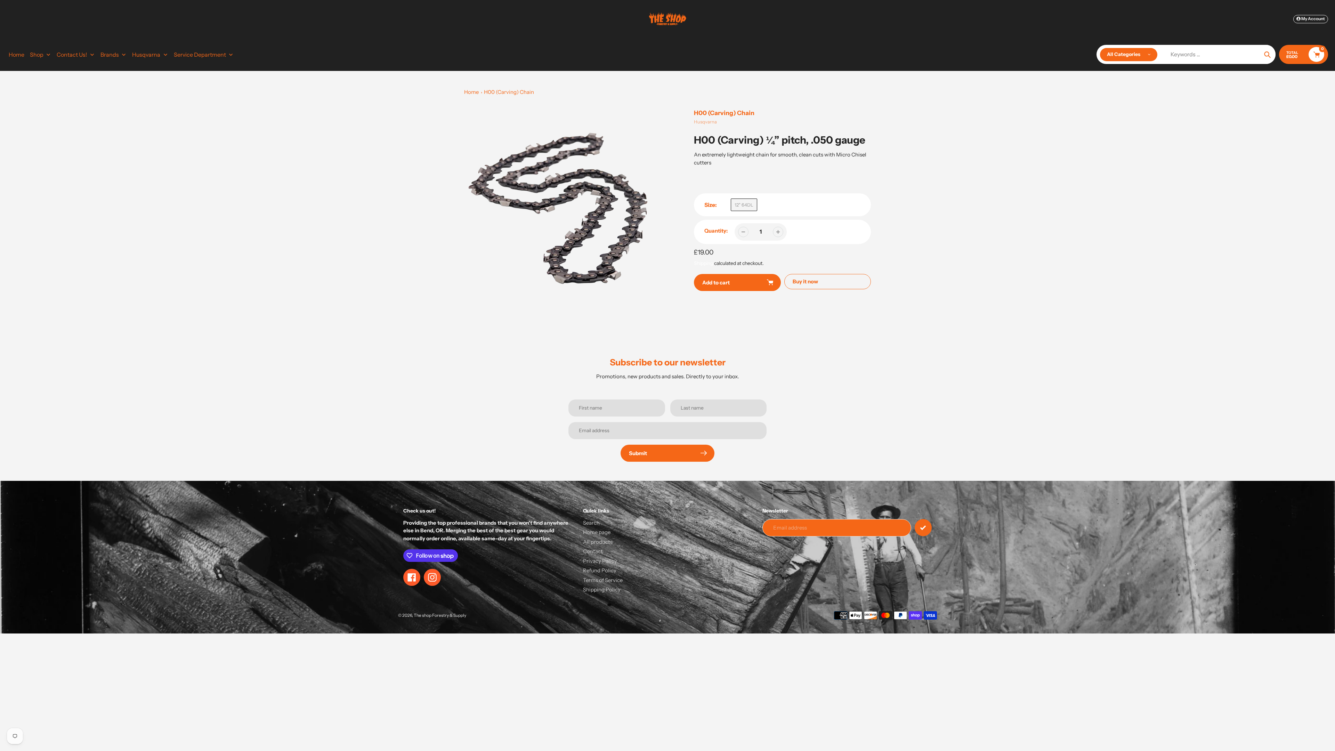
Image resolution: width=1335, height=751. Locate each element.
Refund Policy (599, 570)
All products (598, 542)
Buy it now (805, 281)
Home (471, 92)
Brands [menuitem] (109, 54)
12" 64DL (744, 205)
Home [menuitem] (16, 54)
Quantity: (716, 230)
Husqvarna (705, 121)
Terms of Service (603, 580)
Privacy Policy (600, 561)
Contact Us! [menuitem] (72, 54)
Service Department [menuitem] (200, 54)
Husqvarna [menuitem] (146, 54)
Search (591, 522)
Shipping (703, 263)
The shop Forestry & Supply (440, 615)
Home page (596, 532)
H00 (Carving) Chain (509, 92)
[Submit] (923, 527)
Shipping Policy (602, 589)
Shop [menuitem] (36, 54)
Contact (593, 551)
